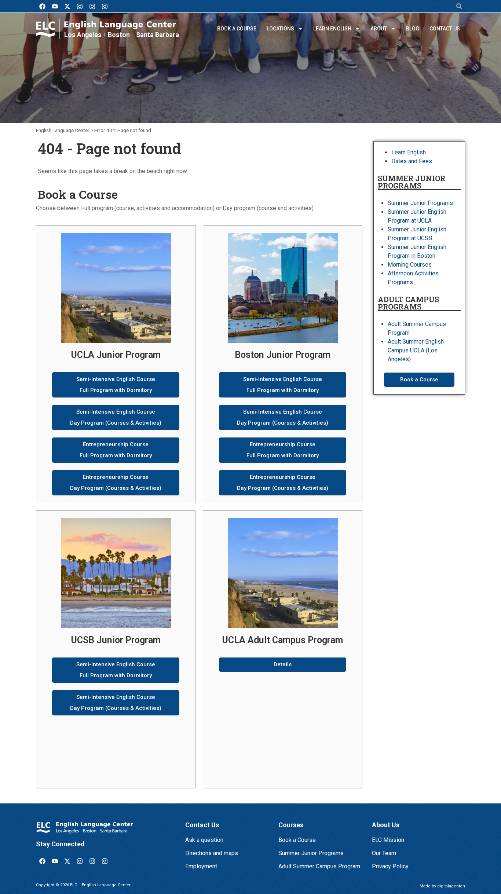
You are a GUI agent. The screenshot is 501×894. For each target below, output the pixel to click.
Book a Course (236, 29)
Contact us (444, 29)
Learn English (332, 29)
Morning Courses (410, 264)
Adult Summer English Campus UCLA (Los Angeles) (416, 350)
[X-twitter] (67, 6)
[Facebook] (42, 6)
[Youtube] (54, 6)
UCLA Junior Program (116, 354)
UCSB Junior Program (116, 640)
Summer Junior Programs (420, 202)
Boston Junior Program (282, 354)
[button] (459, 6)
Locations (280, 29)
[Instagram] (79, 6)
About (378, 29)
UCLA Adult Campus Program (282, 640)
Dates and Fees (411, 161)
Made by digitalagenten (442, 886)
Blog (412, 29)
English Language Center (62, 130)
